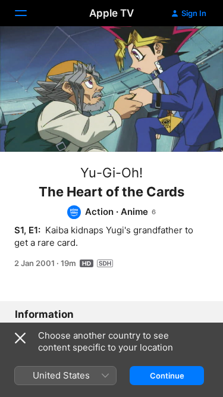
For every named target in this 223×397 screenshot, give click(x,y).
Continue (167, 375)
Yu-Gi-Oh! (111, 172)
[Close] (20, 338)
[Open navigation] (28, 13)
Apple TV (111, 13)
